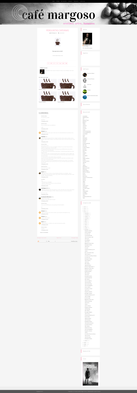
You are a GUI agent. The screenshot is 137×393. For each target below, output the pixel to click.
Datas (84, 136)
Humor (84, 157)
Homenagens (85, 155)
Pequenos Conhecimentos (87, 177)
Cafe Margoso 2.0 (44, 188)
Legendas (84, 162)
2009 (85, 342)
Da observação (87, 298)
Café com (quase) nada (89, 237)
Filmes (84, 151)
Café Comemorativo (88, 283)
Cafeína (57, 1)
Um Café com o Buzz (88, 288)
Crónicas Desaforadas (87, 131)
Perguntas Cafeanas (57, 30)
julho (86, 221)
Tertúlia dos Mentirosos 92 (90, 315)
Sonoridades (85, 193)
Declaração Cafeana (88, 244)
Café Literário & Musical (89, 323)
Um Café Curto (87, 233)
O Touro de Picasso (90, 78)
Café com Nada (87, 296)
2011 (85, 210)
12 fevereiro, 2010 (44, 224)
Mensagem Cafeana (88, 293)
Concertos (84, 128)
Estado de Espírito (88, 271)
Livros (84, 163)
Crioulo (84, 129)
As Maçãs (89, 90)
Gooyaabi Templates (97, 391)
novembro (87, 214)
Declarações (64, 1)
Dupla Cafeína (87, 316)
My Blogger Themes (83, 391)
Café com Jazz (87, 313)
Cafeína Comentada (88, 301)
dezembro (87, 213)
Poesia (84, 182)
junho (86, 222)
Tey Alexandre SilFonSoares (46, 196)
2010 (85, 211)
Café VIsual (87, 262)
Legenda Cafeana (88, 265)
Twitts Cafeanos (87, 254)
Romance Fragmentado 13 (89, 266)
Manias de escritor (86, 167)
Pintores (84, 178)
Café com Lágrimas (88, 280)
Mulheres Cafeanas (86, 172)
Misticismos (85, 169)
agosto (86, 219)
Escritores (84, 148)
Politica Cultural (85, 185)
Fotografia (84, 152)
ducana (42, 171)
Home (53, 1)
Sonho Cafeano (87, 287)
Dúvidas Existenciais (86, 143)
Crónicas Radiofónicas (87, 132)
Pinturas (84, 180)
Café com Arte (87, 335)
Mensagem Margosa (88, 312)
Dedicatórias (85, 139)
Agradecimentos (86, 117)
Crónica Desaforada (88, 235)
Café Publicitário (88, 319)
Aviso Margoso (87, 240)
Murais (84, 173)
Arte (83, 118)
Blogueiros (85, 121)
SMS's (84, 189)
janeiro (86, 340)
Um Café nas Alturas (88, 324)
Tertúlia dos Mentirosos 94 (90, 249)
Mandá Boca (85, 166)
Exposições (85, 150)
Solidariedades (85, 191)
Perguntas (76, 1)
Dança (84, 135)
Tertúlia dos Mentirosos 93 (90, 294)
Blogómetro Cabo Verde (89, 243)
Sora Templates (75, 391)
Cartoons (84, 127)
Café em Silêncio (88, 305)
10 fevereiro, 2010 (44, 121)
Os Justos (86, 247)
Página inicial (59, 237)
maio (86, 224)
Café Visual (89, 84)
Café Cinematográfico (88, 285)
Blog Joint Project (86, 120)
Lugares (84, 165)
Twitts (84, 197)
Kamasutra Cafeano (90, 73)
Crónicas (70, 1)
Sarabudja (43, 136)
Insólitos (84, 159)
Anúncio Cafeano (88, 232)
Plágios (84, 181)
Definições (85, 140)
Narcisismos (85, 176)
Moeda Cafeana (85, 170)
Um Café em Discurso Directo (90, 333)
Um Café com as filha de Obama (90, 255)
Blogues (84, 122)
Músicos (84, 174)
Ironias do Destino (86, 161)
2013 (85, 206)
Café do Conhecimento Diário (92, 95)
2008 (85, 344)
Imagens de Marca (86, 158)
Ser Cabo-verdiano (86, 188)
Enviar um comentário (44, 232)
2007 (85, 345)
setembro (87, 218)
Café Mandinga (87, 308)
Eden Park (84, 144)
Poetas (84, 184)
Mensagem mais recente (41, 237)
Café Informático (88, 337)
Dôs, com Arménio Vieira (89, 252)
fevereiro (86, 229)
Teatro (84, 195)
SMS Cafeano (87, 263)
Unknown (43, 131)
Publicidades (85, 187)
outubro (86, 216)
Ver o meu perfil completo (87, 48)
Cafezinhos (85, 125)
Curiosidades (85, 133)
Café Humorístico (88, 282)
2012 (85, 208)
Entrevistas (85, 146)
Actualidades (85, 116)
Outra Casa (82, 1)
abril (86, 226)
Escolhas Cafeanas (86, 147)
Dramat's (84, 142)
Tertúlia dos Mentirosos (87, 196)
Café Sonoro (87, 241)
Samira (42, 221)
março (86, 227)
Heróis (84, 154)
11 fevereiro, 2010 (44, 219)
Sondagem (85, 192)
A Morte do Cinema (88, 327)
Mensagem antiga (74, 237)
